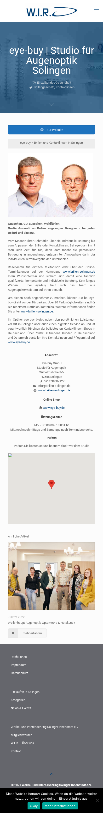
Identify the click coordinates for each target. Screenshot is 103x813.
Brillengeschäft (44, 87)
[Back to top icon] (51, 774)
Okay (34, 806)
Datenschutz (19, 673)
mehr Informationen (60, 806)
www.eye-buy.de (19, 342)
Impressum (18, 665)
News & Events (21, 708)
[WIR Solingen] (51, 9)
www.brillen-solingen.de (79, 271)
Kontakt (16, 751)
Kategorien (18, 700)
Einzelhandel (45, 82)
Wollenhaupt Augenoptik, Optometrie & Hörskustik (41, 622)
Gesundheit (63, 82)
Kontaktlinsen (65, 87)
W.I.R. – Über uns (22, 743)
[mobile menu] (96, 9)
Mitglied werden (21, 735)
